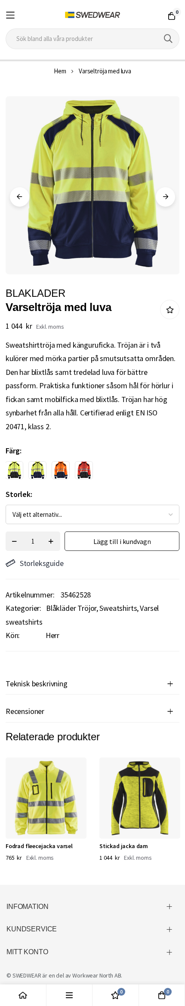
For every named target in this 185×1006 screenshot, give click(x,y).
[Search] (168, 38)
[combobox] (92, 38)
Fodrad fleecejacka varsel (39, 846)
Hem (60, 71)
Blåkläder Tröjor (71, 608)
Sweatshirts (118, 608)
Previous (19, 197)
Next (165, 197)
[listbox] (85, 472)
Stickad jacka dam (123, 846)
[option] (14, 470)
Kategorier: (23, 608)
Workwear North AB (96, 975)
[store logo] (92, 15)
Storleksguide (42, 563)
